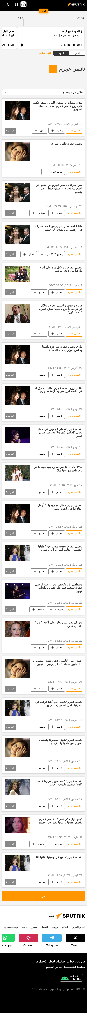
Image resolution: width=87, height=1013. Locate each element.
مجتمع (60, 130)
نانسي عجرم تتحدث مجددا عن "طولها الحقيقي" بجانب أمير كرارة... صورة (60, 548)
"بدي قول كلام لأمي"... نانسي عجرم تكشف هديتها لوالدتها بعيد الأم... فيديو (60, 820)
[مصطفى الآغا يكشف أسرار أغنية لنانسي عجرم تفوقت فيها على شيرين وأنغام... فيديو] (17, 591)
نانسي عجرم (72, 69)
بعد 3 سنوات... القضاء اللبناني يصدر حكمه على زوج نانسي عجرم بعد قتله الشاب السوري (57, 106)
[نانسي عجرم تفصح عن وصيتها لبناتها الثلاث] (17, 863)
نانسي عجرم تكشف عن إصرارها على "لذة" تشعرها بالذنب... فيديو (60, 782)
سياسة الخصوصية (74, 966)
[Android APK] (71, 978)
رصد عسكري (11, 927)
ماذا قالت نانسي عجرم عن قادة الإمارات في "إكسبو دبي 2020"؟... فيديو (58, 228)
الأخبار (32, 254)
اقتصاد (44, 927)
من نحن (80, 961)
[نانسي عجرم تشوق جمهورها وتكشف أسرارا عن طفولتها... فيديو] (17, 747)
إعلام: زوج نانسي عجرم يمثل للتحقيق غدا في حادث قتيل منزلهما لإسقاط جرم (58, 389)
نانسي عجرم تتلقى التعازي (66, 143)
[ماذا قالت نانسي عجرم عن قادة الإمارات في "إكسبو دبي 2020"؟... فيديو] (17, 234)
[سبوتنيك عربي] (77, 6)
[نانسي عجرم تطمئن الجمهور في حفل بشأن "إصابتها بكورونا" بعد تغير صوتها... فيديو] (17, 435)
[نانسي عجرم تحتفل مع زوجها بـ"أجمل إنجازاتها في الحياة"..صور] (17, 513)
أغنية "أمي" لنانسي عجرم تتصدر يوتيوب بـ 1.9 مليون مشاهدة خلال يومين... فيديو (57, 662)
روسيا (55, 927)
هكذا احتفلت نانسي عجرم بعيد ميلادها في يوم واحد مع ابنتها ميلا (58, 468)
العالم (65, 927)
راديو (24, 927)
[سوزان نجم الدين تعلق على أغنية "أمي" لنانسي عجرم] (17, 629)
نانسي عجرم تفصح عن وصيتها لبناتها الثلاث (57, 857)
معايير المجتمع (54, 966)
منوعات (41, 213)
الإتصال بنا (41, 961)
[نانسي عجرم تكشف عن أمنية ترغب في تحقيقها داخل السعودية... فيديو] (17, 708)
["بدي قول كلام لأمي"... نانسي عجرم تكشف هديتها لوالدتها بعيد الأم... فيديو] (17, 825)
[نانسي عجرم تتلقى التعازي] (17, 151)
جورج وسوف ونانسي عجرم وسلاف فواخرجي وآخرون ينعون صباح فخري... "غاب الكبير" (59, 309)
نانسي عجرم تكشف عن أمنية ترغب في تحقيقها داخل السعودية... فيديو (58, 703)
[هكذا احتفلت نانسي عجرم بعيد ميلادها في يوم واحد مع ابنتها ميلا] (17, 473)
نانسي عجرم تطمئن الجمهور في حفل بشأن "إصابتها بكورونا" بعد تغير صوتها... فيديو (59, 432)
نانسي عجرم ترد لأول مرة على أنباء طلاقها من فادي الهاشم (61, 269)
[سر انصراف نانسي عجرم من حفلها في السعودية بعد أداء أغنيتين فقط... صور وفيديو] (17, 192)
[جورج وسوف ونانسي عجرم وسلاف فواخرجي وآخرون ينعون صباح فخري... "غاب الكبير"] (17, 313)
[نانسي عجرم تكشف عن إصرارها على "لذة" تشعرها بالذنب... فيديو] (17, 787)
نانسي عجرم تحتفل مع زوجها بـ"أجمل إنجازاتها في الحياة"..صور (60, 507)
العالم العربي (56, 171)
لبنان (42, 130)
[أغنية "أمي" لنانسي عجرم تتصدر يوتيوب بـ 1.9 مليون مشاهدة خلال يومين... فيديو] (17, 668)
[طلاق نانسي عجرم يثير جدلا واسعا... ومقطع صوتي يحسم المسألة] (17, 354)
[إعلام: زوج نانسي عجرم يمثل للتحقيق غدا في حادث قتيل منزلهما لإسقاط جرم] (17, 395)
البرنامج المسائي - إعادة (68, 35)
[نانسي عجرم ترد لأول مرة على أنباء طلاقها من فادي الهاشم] (17, 274)
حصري (34, 927)
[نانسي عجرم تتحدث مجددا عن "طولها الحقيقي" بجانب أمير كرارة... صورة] (17, 553)
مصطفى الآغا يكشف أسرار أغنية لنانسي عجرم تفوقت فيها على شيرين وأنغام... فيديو (58, 588)
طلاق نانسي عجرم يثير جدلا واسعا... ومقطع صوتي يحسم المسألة (61, 348)
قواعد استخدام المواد (61, 961)
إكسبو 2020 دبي (54, 254)
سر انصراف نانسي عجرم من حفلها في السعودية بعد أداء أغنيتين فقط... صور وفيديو (59, 188)
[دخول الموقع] (16, 4)
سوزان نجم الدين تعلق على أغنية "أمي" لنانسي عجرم (58, 624)
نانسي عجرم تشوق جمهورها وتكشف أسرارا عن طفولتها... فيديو (60, 741)
